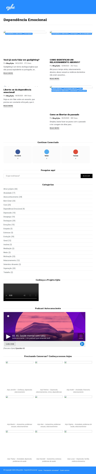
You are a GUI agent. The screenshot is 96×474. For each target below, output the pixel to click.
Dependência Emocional (14, 33)
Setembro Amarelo (11, 264)
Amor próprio (57, 88)
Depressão (8, 213)
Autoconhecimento (70, 88)
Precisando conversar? (51, 470)
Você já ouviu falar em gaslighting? (21, 60)
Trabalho (7, 272)
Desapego (74, 90)
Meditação (8, 248)
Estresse (7, 233)
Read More (8, 73)
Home (40, 470)
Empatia (7, 229)
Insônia (6, 244)
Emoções (7, 225)
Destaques (28, 33)
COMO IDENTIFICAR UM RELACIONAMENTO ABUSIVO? (65, 61)
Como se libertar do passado (64, 114)
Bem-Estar (8, 201)
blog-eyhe (10, 63)
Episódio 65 (20, 348)
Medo (6, 252)
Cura (80, 88)
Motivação (8, 256)
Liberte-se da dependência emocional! (17, 90)
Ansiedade (8, 193)
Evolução (82, 90)
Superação (8, 268)
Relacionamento (85, 33)
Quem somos (64, 470)
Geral (5, 241)
